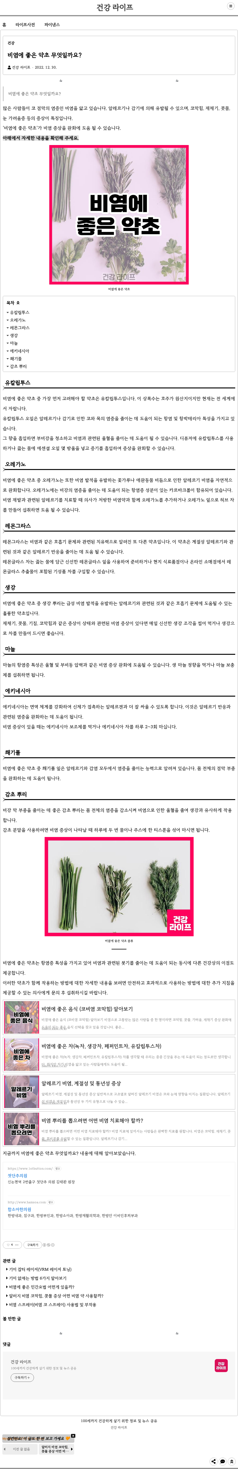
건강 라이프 (115, 7)
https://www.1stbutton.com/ (30, 1169)
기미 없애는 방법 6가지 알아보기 (37, 1278)
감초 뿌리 (18, 366)
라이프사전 (25, 24)
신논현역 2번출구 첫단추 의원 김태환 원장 (41, 1182)
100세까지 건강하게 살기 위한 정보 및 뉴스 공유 (43, 1368)
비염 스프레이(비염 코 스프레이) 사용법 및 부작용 (52, 1304)
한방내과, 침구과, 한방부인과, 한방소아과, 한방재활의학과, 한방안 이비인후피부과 (73, 1215)
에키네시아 (19, 351)
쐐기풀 (16, 358)
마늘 (14, 343)
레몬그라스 (20, 327)
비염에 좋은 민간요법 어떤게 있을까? (41, 1287)
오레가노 (18, 320)
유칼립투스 (20, 312)
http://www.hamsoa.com (27, 1202)
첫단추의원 (17, 1175)
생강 (14, 335)
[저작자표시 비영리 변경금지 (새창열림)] (48, 1245)
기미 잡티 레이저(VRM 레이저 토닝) (40, 1269)
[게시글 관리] (17, 1244)
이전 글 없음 (21, 1449)
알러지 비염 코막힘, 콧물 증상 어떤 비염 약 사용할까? (56, 1295)
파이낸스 (52, 24)
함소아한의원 (19, 1209)
